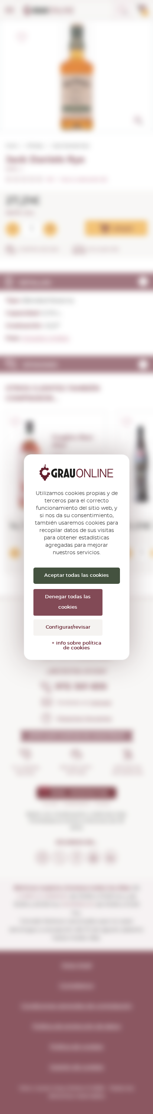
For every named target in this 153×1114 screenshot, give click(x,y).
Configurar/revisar (68, 627)
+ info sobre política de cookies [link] (76, 645)
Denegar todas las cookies (68, 602)
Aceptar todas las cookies (76, 575)
